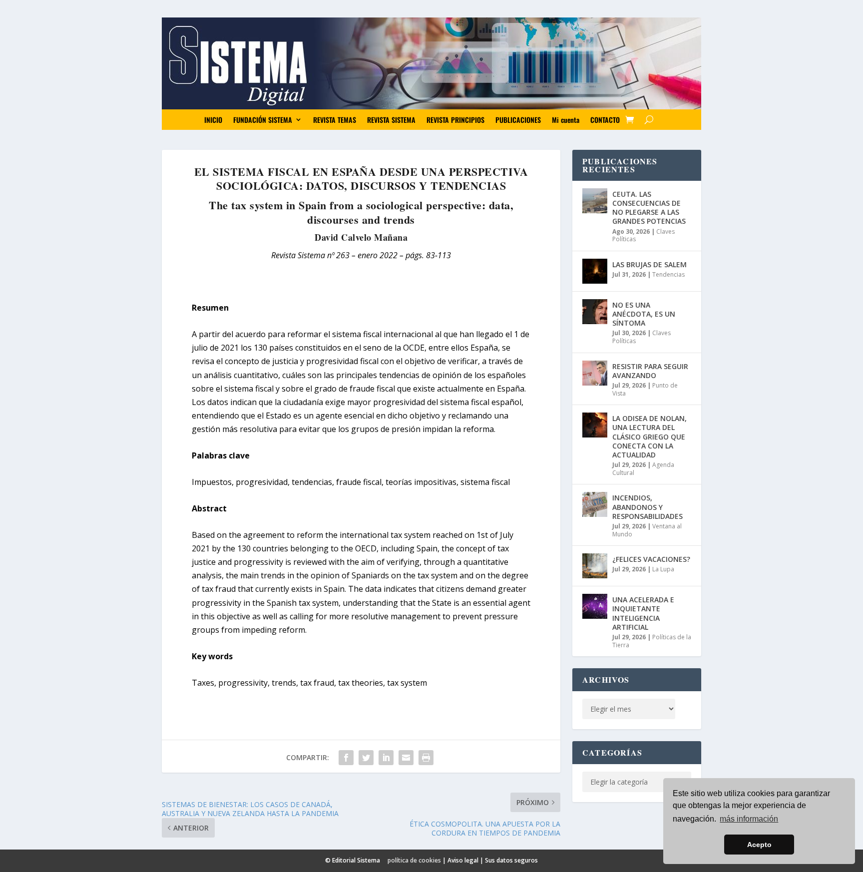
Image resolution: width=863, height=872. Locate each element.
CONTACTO (605, 119)
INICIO (213, 119)
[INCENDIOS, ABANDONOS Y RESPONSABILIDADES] (594, 504)
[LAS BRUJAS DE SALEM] (594, 271)
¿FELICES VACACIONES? (651, 559)
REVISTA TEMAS (334, 119)
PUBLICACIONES (518, 119)
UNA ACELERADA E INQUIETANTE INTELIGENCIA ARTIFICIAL (643, 613)
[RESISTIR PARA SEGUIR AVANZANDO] (594, 373)
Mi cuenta (565, 119)
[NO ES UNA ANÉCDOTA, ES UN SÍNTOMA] (594, 311)
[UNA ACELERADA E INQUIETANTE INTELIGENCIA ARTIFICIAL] (594, 606)
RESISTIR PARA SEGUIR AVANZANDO (650, 371)
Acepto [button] (759, 845)
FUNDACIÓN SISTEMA (262, 119)
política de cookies (414, 860)
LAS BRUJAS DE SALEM (649, 264)
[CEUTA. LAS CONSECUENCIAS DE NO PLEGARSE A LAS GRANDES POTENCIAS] (594, 200)
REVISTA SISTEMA (391, 119)
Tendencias (668, 274)
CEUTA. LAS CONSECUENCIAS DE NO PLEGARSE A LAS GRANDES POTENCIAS (649, 207)
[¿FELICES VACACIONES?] (594, 565)
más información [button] (749, 819)
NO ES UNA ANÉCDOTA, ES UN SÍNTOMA (643, 314)
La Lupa (663, 569)
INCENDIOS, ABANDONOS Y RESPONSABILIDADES (647, 506)
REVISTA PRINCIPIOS (455, 119)
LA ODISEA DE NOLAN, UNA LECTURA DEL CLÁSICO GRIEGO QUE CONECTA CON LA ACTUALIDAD (649, 436)
